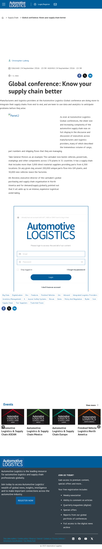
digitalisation (17, 295)
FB (80, 538)
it (24, 299)
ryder (87, 299)
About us (32, 538)
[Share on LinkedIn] (90, 75)
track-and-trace (36, 303)
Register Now (25, 500)
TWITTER (92, 538)
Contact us (47, 538)
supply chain (7, 303)
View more (91, 405)
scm (94, 299)
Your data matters (10, 538)
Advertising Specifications (12, 541)
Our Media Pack (29, 541)
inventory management (11, 299)
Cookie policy (23, 538)
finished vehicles (48, 295)
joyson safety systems (37, 299)
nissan (51, 299)
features (34, 295)
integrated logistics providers (85, 295)
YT (86, 538)
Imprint (39, 538)
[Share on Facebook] (79, 75)
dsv (27, 295)
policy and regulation (73, 299)
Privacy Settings (58, 538)
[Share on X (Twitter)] (85, 75)
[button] (3, 427)
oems (59, 299)
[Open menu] (3, 4)
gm (59, 295)
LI (74, 538)
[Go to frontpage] (17, 4)
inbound (66, 295)
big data (5, 295)
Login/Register (44, 4)
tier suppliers (21, 303)
